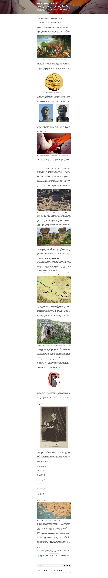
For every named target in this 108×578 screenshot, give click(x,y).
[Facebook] (63, 572)
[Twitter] (65, 572)
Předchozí (39, 569)
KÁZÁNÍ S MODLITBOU (44, 557)
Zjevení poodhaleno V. (59, 570)
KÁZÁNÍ (41, 556)
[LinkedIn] (67, 572)
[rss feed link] (70, 572)
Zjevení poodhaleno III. (42, 570)
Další (55, 569)
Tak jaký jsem (65, 453)
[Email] (69, 572)
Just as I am (53, 453)
